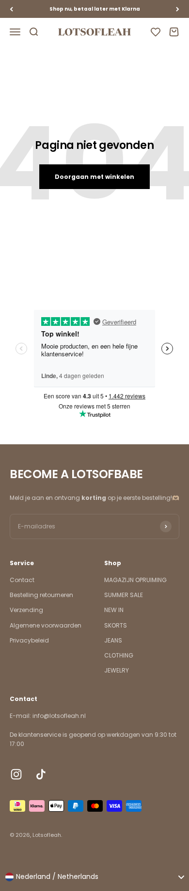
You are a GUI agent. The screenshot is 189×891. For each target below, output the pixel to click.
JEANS (113, 640)
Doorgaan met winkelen (94, 177)
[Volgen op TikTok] (40, 774)
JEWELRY (116, 670)
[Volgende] (177, 9)
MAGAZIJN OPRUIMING (135, 580)
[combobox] (94, 877)
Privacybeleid (29, 640)
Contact (22, 580)
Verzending (26, 610)
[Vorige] (11, 9)
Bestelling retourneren (41, 595)
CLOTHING (118, 655)
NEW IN (114, 610)
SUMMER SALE (123, 595)
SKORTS (115, 625)
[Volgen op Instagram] (16, 774)
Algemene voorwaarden (45, 625)
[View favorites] (155, 32)
